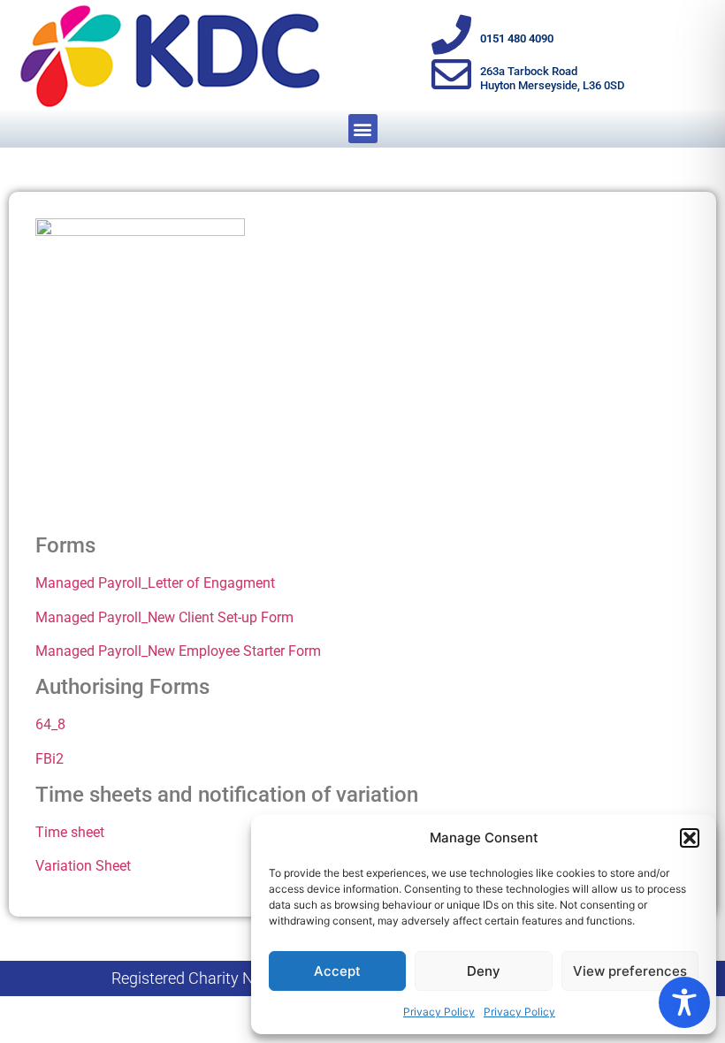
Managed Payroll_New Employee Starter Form (178, 651)
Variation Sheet (83, 865)
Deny (483, 971)
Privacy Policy (439, 1011)
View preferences (630, 971)
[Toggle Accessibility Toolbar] (684, 1002)
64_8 (50, 724)
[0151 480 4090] (451, 35)
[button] (689, 838)
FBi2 (49, 758)
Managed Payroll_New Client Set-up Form (164, 617)
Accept (337, 971)
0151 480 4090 (516, 38)
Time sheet (69, 832)
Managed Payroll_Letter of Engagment (155, 583)
